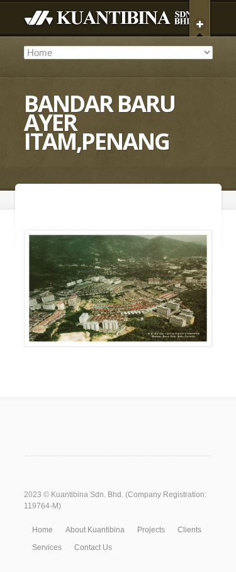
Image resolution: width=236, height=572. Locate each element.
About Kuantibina (95, 529)
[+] (199, 21)
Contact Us (93, 547)
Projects (151, 529)
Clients (189, 529)
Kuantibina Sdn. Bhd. (87, 494)
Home (42, 529)
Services (47, 547)
